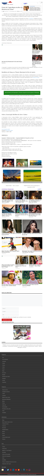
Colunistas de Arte (5, 423)
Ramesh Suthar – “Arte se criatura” (12, 185)
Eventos (3, 380)
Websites (3, 439)
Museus (3, 431)
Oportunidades (4, 406)
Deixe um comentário (22, 11)
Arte (3, 357)
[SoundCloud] (27, 470)
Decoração (4, 372)
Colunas (3, 365)
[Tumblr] (21, 470)
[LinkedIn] (13, 470)
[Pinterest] (11, 470)
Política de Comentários (6, 456)
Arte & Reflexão (5, 359)
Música (3, 401)
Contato (3, 446)
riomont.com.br (36, 77)
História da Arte (5, 389)
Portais (3, 433)
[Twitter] (8, 470)
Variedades (4, 412)
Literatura (4, 395)
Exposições (4, 382)
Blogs (3, 420)
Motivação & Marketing (6, 399)
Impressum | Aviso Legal (6, 463)
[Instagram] (29, 470)
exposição (31, 18)
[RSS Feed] (2, 470)
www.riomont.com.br (6, 129)
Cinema (3, 363)
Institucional (4, 448)
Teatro (3, 410)
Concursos (4, 425)
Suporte (3, 435)
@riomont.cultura (9, 130)
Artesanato (4, 361)
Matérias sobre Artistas (6, 397)
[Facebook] (5, 470)
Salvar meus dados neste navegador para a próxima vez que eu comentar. (17, 317)
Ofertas (3, 403)
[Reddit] (19, 470)
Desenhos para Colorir (6, 376)
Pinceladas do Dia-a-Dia (6, 408)
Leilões (3, 393)
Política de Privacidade (6, 454)
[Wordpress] (24, 470)
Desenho (3, 374)
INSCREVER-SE (5, 429)
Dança (3, 370)
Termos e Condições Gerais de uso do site (9, 461)
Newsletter (4, 452)
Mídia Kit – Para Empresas (6, 450)
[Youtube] (16, 470)
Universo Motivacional (6, 437)
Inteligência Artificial (6, 391)
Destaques (4, 378)
